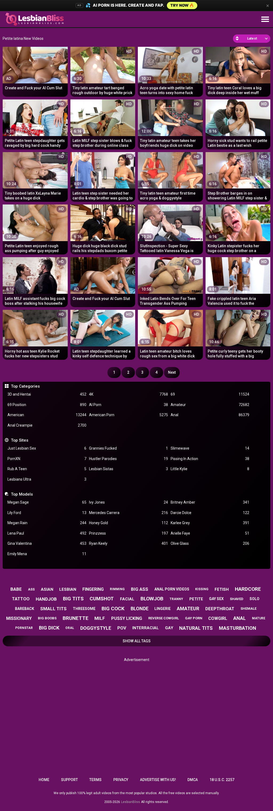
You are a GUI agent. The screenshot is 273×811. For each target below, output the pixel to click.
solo (254, 599)
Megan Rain (46, 523)
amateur (188, 608)
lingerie (162, 609)
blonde (139, 608)
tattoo (21, 598)
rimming (117, 589)
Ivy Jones (128, 502)
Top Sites (19, 440)
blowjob (151, 599)
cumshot (102, 599)
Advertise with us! (158, 780)
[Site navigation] (265, 19)
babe (16, 589)
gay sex (216, 599)
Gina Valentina (46, 543)
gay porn (193, 618)
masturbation (237, 628)
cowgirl (217, 618)
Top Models (22, 494)
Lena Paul (46, 533)
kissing (201, 589)
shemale (248, 609)
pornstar (24, 628)
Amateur (210, 405)
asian (47, 589)
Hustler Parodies (128, 459)
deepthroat (219, 608)
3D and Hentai (46, 394)
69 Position (46, 405)
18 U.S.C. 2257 (222, 780)
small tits (53, 608)
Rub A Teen (46, 469)
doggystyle (95, 628)
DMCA (192, 780)
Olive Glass (210, 543)
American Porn (128, 415)
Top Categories (25, 386)
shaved (236, 599)
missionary (19, 618)
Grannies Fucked (128, 448)
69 (210, 394)
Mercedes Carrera (128, 513)
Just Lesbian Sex (46, 448)
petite (196, 599)
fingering (93, 589)
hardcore (248, 589)
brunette (76, 618)
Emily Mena (46, 554)
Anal (210, 415)
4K (128, 394)
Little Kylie (210, 469)
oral (69, 628)
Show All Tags (137, 641)
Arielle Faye (210, 533)
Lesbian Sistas (128, 469)
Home (44, 780)
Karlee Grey (210, 523)
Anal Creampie (46, 425)
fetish (222, 589)
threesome (84, 609)
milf (99, 618)
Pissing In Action (210, 459)
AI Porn (128, 405)
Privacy (120, 780)
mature (258, 618)
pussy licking (126, 618)
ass (31, 589)
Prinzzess (128, 533)
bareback (24, 609)
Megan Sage (46, 502)
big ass (139, 589)
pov (121, 628)
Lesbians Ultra (46, 479)
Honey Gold (128, 523)
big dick (49, 628)
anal (239, 618)
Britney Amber (210, 502)
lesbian (67, 589)
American (46, 415)
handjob (46, 599)
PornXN (46, 459)
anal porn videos (171, 589)
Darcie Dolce (210, 513)
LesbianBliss (130, 802)
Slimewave (210, 448)
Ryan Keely (128, 543)
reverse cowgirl (163, 618)
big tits (73, 599)
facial (127, 599)
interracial (145, 627)
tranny (176, 599)
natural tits (196, 628)
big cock (113, 608)
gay (169, 627)
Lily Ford (46, 513)
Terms (95, 780)
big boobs (47, 618)
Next (172, 372)
